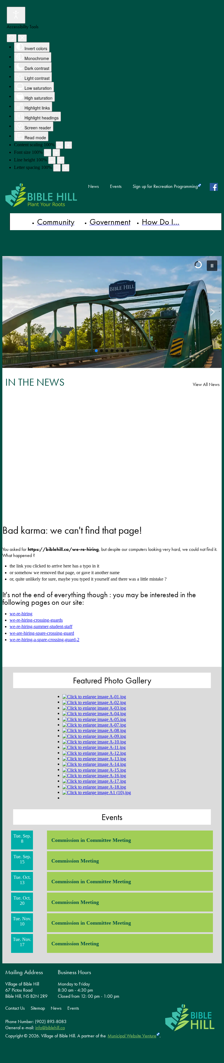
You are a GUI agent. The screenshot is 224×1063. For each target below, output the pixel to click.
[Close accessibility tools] (22, 38)
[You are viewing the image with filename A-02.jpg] (94, 701)
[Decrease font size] (47, 152)
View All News (206, 384)
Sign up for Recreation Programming (165, 186)
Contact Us (15, 1008)
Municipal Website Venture (132, 1036)
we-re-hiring (21, 613)
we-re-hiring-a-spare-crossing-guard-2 (44, 639)
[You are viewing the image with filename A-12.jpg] (94, 752)
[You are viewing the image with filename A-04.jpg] (94, 713)
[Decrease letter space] (57, 168)
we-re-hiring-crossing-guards (36, 620)
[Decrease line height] (52, 160)
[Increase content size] (68, 145)
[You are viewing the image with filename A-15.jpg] (94, 769)
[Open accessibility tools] (16, 15)
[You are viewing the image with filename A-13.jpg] (94, 758)
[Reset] (12, 38)
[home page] (41, 195)
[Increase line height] (60, 160)
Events (116, 186)
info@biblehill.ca (50, 1028)
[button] (212, 265)
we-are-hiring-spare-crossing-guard (42, 633)
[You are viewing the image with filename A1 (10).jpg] (96, 792)
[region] (112, 312)
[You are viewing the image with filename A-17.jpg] (94, 780)
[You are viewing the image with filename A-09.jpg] (94, 735)
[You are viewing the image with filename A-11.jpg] (94, 747)
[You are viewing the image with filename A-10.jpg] (94, 741)
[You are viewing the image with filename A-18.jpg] (94, 786)
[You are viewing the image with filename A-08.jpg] (94, 730)
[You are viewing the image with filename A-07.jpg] (94, 724)
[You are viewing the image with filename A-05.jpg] (94, 718)
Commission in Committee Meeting (91, 840)
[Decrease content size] (59, 145)
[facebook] (215, 187)
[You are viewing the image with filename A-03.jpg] (94, 707)
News (93, 186)
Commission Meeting (75, 861)
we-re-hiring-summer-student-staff (41, 626)
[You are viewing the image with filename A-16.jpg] (94, 775)
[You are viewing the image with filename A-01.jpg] (94, 696)
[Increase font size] (56, 152)
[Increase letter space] (65, 168)
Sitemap (38, 1008)
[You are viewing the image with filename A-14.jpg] (94, 763)
